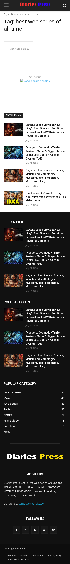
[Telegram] (35, 530)
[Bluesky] (53, 530)
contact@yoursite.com (32, 503)
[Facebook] (16, 530)
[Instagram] (25, 530)
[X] (44, 530)
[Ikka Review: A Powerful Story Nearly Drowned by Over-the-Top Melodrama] (13, 198)
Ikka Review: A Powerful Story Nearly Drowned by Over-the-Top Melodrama (46, 197)
